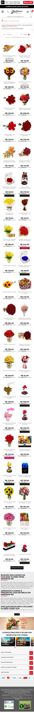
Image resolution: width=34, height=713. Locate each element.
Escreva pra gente (18, 698)
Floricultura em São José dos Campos (22, 642)
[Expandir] (32, 30)
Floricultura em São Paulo (7, 643)
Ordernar (9, 34)
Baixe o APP (28, 2)
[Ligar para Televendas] (8, 12)
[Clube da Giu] (17, 629)
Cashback (27, 12)
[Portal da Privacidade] (9, 703)
